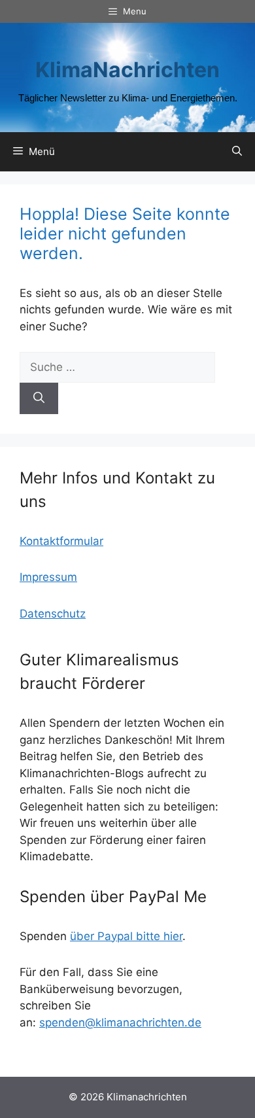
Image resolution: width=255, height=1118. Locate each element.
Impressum (48, 577)
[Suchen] (39, 398)
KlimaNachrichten (127, 69)
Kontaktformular (61, 541)
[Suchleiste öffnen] (237, 151)
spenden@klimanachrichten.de (120, 1022)
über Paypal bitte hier (126, 936)
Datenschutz (53, 613)
